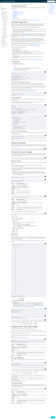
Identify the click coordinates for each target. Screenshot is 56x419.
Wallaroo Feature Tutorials (15, 4)
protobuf (16, 145)
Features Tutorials (23, 4)
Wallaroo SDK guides (36, 45)
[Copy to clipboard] (45, 72)
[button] (45, 1)
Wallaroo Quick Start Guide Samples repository (35, 59)
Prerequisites (50, 4)
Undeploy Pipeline (15, 17)
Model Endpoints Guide (41, 305)
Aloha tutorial (24, 33)
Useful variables (50, 7)
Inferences (50, 11)
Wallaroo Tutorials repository (35, 19)
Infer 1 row (15, 16)
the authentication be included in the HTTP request (27, 305)
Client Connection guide (31, 90)
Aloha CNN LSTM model (26, 38)
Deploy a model (50, 10)
